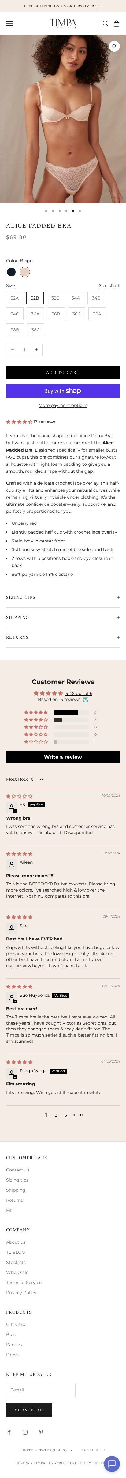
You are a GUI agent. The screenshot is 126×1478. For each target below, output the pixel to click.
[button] (20, 422)
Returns (14, 1200)
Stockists (16, 1262)
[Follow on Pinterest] (41, 1432)
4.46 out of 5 (78, 693)
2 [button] (56, 1115)
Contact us (17, 1170)
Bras (11, 1334)
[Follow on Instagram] (25, 1432)
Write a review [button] (63, 757)
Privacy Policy (21, 1292)
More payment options (63, 405)
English (90, 1450)
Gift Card (15, 1324)
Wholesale (17, 1272)
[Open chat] (112, 1464)
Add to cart (63, 372)
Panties (14, 1344)
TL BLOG (15, 1252)
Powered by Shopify (87, 1463)
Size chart (109, 285)
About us (15, 1242)
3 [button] (66, 1115)
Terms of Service (24, 1282)
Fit (9, 1210)
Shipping (15, 1190)
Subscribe (29, 1410)
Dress (12, 1354)
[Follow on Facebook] (9, 1432)
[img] (19, 796)
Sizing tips (17, 1180)
